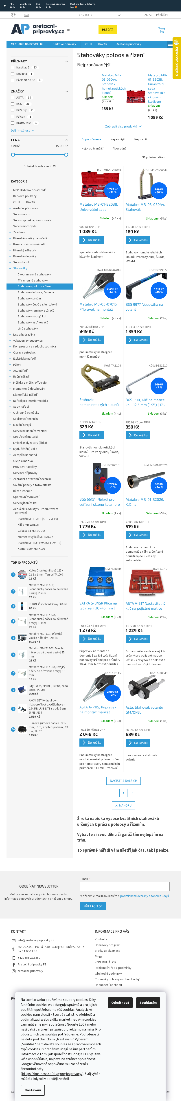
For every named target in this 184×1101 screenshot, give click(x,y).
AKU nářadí (20, 371)
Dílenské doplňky (24, 256)
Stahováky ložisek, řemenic (36, 292)
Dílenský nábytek (24, 250)
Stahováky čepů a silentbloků (37, 304)
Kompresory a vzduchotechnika (34, 346)
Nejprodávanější (92, 148)
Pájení (17, 365)
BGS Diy (24, 110)
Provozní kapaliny (25, 467)
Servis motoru (22, 214)
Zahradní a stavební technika (32, 479)
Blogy (99, 956)
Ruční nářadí (21, 376)
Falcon (23, 116)
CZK (145, 15)
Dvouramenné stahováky (34, 274)
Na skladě (26, 67)
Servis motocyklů (25, 226)
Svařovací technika (26, 419)
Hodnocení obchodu (108, 985)
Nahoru (125, 805)
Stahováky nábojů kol (32, 316)
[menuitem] (27, 44)
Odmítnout (120, 1002)
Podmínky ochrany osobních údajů (117, 979)
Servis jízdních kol (25, 503)
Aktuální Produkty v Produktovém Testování (35, 511)
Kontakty (85, 15)
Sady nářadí (21, 406)
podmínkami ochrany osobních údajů (144, 896)
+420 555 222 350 (29, 958)
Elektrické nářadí (24, 358)
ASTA (23, 97)
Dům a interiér (22, 491)
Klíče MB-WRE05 (28, 525)
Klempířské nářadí (25, 395)
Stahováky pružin (29, 298)
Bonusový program (107, 945)
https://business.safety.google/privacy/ (52, 1073)
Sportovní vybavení (26, 497)
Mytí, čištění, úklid (25, 449)
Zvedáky (19, 232)
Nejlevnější (118, 139)
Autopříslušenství (25, 455)
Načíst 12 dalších (123, 780)
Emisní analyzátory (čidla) (30, 443)
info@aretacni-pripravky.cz (36, 940)
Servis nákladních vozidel (30, 431)
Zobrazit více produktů (121, 126)
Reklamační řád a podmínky (113, 968)
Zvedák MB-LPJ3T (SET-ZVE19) (38, 519)
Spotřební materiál (25, 437)
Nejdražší (140, 139)
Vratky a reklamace (107, 951)
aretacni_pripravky (30, 971)
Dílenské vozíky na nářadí (30, 238)
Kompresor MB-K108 (31, 549)
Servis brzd (21, 262)
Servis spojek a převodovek (32, 220)
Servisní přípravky (25, 473)
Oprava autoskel (24, 352)
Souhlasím (148, 1002)
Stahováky (20, 268)
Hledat (107, 29)
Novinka (24, 74)
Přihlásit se (93, 906)
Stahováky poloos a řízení (35, 286)
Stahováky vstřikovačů (33, 322)
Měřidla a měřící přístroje (30, 382)
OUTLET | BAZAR (24, 202)
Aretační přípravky (25, 208)
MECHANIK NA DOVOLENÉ (29, 190)
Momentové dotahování (29, 389)
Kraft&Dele (26, 123)
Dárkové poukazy (25, 196)
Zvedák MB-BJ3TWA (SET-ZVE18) (39, 543)
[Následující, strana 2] (123, 793)
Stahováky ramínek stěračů (36, 310)
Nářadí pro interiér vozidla (30, 401)
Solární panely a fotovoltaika (32, 485)
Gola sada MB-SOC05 (32, 531)
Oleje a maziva (23, 461)
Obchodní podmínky (108, 973)
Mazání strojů (22, 425)
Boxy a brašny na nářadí (29, 244)
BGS (22, 104)
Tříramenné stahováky (33, 280)
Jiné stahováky (28, 328)
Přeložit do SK (28, 80)
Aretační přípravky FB (32, 964)
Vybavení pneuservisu (28, 340)
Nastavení (32, 1090)
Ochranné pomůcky (26, 413)
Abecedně (120, 148)
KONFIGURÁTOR (105, 962)
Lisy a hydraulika (24, 334)
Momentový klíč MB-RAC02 (35, 537)
